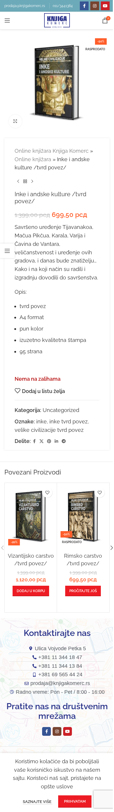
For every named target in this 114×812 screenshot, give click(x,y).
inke (41, 421)
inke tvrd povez (68, 421)
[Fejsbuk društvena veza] (84, 5)
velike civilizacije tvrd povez (49, 430)
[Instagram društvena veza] (94, 5)
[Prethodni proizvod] (18, 181)
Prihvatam (75, 801)
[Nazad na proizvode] (25, 181)
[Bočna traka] (7, 251)
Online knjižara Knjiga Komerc (52, 151)
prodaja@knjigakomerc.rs (24, 6)
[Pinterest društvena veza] (49, 441)
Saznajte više (37, 801)
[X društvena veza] (41, 441)
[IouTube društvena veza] (105, 5)
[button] (31, 591)
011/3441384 (63, 6)
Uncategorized (61, 410)
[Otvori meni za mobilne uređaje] (7, 20)
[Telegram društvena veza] (64, 441)
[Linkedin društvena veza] (56, 441)
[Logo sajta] (57, 20)
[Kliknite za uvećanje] (15, 121)
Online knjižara (33, 159)
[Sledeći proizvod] (32, 181)
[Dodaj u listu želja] (47, 492)
